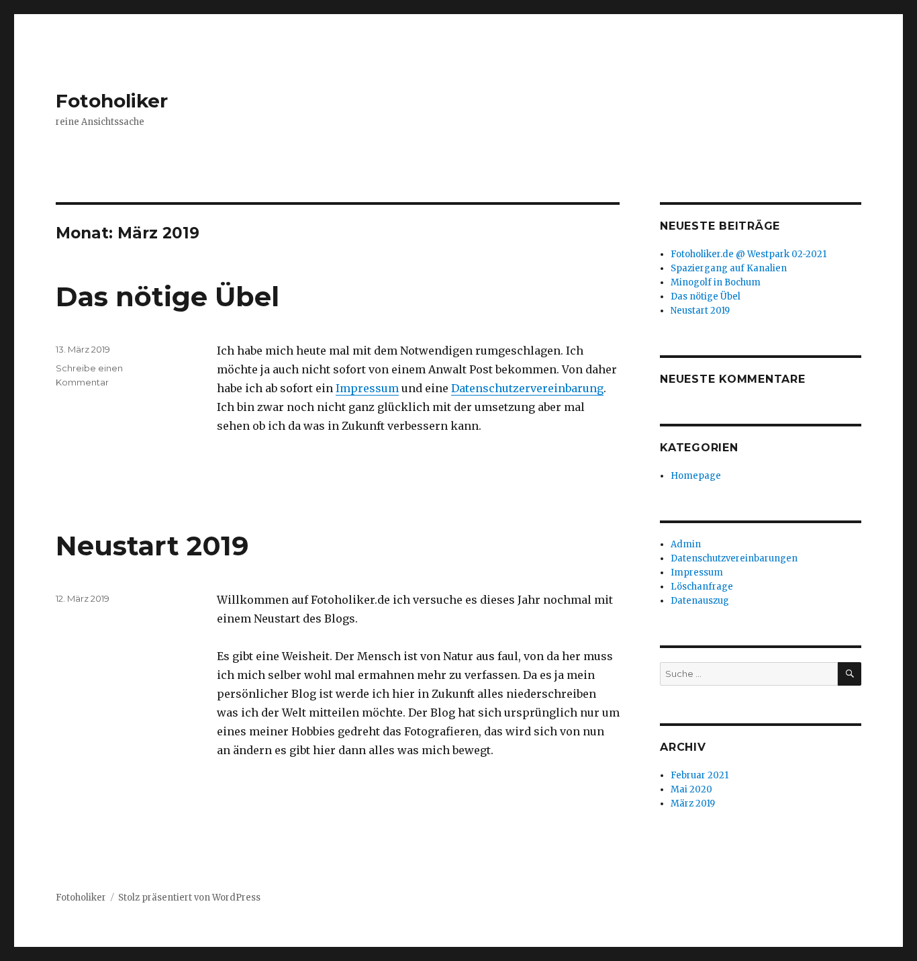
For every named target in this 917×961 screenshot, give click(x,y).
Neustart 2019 (152, 545)
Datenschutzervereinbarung (527, 388)
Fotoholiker (112, 100)
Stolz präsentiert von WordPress (189, 897)
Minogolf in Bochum (716, 282)
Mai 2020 (691, 789)
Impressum (367, 388)
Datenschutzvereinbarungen (734, 558)
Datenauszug (700, 600)
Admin (686, 544)
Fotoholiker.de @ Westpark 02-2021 (748, 254)
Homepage (696, 476)
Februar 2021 (699, 775)
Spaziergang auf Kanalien (729, 268)
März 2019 (693, 803)
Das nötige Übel (167, 296)
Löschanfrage (702, 586)
